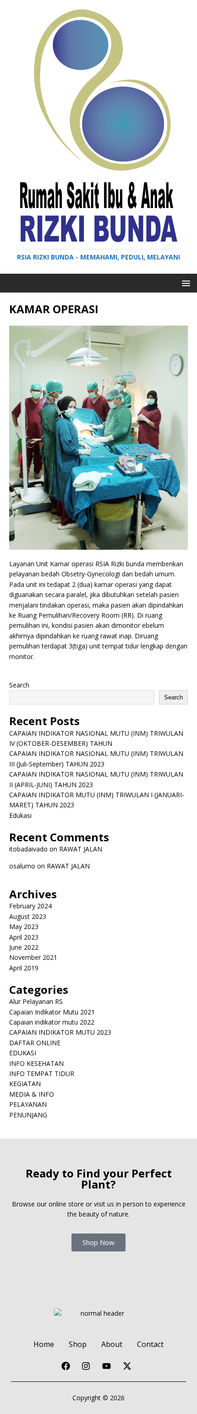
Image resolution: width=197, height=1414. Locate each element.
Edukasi (20, 815)
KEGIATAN (25, 1083)
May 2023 (23, 926)
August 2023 (27, 916)
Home (43, 1344)
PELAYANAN (28, 1104)
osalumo (22, 866)
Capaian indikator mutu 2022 (51, 1022)
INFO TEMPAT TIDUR (41, 1073)
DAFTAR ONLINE (34, 1042)
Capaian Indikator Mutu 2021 (52, 1012)
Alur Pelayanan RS (36, 1001)
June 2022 (23, 947)
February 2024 (30, 905)
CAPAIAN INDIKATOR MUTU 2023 (60, 1032)
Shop (78, 1344)
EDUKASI (22, 1052)
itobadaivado (28, 849)
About (111, 1344)
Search (19, 685)
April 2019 (23, 967)
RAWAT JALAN (80, 849)
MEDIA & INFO (31, 1094)
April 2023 (23, 937)
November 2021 (33, 957)
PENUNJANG (28, 1114)
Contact (150, 1344)
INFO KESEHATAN (36, 1063)
